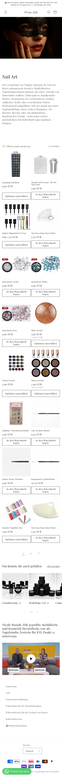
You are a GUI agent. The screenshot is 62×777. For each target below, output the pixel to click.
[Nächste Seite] (39, 553)
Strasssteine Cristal (10, 282)
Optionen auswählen (16, 196)
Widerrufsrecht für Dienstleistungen (23, 706)
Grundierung (10, 602)
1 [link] (23, 553)
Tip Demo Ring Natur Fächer (43, 528)
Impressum (11, 686)
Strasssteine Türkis (39, 282)
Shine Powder (37, 330)
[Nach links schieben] (24, 612)
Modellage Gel (37, 602)
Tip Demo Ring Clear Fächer (43, 233)
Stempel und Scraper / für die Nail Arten (43, 183)
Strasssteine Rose (9, 330)
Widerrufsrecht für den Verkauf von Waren (26, 712)
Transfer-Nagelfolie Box (12, 528)
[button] (6, 12)
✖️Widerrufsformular (16, 725)
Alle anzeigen (53, 566)
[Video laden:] (31, 658)
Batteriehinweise (14, 719)
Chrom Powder (8, 380)
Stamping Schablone (10, 182)
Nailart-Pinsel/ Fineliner (12, 479)
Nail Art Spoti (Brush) (40, 431)
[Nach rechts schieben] (37, 612)
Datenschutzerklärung (17, 699)
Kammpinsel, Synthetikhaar (43, 479)
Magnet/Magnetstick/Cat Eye (14, 233)
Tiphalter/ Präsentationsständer (15, 431)
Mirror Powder (37, 380)
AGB (8, 693)
